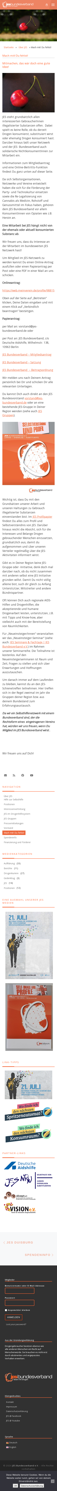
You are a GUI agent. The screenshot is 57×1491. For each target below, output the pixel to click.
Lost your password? (16, 1324)
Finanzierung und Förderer (17, 842)
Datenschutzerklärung (17, 1411)
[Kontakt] (5, 775)
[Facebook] (23, 775)
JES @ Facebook (13, 1416)
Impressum (11, 1406)
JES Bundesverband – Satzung (21, 362)
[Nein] (53, 1481)
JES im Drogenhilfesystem (17, 813)
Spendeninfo (10, 837)
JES (5, 883)
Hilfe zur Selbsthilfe (13, 799)
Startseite (9, 47)
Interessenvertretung (14, 809)
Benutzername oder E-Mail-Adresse (24, 1286)
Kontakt (10, 1402)
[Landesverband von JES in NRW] (28, 1180)
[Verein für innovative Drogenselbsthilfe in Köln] (28, 1208)
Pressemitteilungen (13, 823)
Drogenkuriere (11, 873)
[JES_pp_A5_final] (28, 459)
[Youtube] (31, 775)
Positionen (9, 804)
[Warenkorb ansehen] (47, 4)
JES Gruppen (10, 818)
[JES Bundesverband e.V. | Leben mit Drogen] (17, 4)
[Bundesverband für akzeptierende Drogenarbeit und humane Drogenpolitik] (28, 1196)
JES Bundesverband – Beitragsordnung (27, 370)
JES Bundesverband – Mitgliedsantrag (26, 354)
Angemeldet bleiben (18, 1310)
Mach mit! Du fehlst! (14, 832)
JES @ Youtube (13, 1420)
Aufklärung (9, 863)
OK (15, 1485)
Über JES (23, 47)
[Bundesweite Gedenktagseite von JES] (28, 1085)
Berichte (8, 868)
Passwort (10, 1298)
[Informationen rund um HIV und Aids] (28, 1165)
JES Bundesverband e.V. (25, 1465)
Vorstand (8, 828)
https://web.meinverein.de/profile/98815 (28, 290)
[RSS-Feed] (14, 775)
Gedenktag (9, 878)
